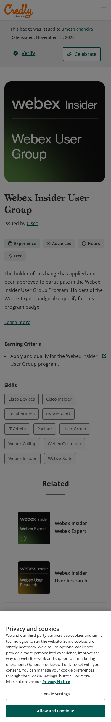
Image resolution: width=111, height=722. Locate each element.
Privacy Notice (56, 681)
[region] (55, 666)
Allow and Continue (55, 710)
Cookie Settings (55, 693)
